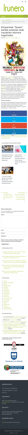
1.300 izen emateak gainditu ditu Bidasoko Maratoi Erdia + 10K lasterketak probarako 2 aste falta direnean (7, 180)
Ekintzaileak (6, 290)
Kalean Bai (6, 301)
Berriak (5, 284)
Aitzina (5, 281)
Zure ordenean (13, 319)
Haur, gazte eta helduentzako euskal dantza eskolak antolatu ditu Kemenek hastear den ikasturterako (13, 266)
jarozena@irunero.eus (7, 402)
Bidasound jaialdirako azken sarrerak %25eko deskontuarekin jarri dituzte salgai (14, 252)
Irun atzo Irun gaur (7, 298)
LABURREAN (8, 20)
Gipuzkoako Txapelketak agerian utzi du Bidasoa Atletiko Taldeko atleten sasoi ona (8, 196)
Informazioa (6, 296)
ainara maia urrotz (7, 321)
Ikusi (3, 422)
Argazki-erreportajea (8, 282)
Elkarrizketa (6, 292)
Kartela (25, 136)
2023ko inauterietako (8, 76)
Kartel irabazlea (19, 136)
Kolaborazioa (6, 304)
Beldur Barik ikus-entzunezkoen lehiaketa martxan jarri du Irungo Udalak (15, 317)
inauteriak (17, 135)
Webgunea (3, 236)
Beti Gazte (5, 289)
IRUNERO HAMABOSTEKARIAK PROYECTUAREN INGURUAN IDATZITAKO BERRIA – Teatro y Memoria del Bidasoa (15, 326)
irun (11, 136)
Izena (2, 230)
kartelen (12, 78)
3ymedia (16, 433)
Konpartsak (3, 138)
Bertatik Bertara (7, 285)
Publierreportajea (7, 309)
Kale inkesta (6, 299)
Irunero (3, 16)
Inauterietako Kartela (5, 136)
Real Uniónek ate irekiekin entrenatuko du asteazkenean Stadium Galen (13, 272)
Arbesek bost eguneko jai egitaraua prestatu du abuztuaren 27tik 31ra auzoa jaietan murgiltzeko (15, 261)
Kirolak (5, 303)
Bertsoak (5, 287)
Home (3, 20)
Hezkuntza (6, 295)
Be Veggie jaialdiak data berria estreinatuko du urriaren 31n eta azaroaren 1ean (14, 257)
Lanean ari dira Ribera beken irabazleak (12, 333)
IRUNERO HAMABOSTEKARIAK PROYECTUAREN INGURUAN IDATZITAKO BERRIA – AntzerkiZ (14, 331)
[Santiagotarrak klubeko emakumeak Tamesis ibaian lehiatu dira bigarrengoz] (7, 149)
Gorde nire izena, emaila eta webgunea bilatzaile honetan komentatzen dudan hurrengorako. (12, 240)
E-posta (3, 233)
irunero (14, 136)
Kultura (5, 306)
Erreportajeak (6, 293)
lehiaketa (8, 138)
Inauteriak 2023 (22, 135)
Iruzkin (2, 214)
